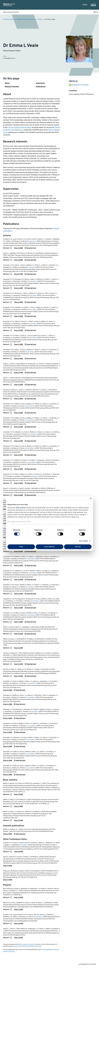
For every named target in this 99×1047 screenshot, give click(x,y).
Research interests (12, 87)
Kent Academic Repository (27, 944)
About (7, 83)
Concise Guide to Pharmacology (19, 128)
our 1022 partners (19, 508)
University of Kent (8, 19)
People (40, 19)
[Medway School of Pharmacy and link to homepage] (9, 5)
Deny (21, 547)
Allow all (78, 547)
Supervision (40, 83)
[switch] (38, 534)
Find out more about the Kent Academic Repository (27, 946)
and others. (32, 241)
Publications (40, 87)
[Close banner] (91, 498)
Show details (83, 541)
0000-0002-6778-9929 (80, 85)
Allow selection (49, 547)
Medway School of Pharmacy (26, 19)
